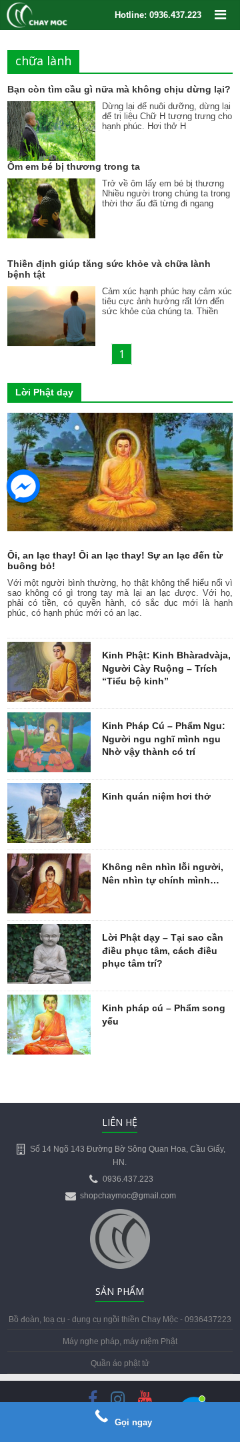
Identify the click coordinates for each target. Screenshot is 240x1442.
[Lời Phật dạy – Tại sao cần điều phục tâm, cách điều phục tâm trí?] (49, 931)
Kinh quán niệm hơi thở (156, 796)
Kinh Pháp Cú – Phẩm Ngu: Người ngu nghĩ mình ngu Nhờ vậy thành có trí (163, 738)
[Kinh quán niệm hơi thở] (49, 790)
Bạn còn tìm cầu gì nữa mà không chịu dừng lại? (119, 89)
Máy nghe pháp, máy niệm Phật (120, 1341)
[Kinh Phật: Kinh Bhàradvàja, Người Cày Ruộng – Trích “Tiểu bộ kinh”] (49, 649)
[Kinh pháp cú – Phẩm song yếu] (49, 1002)
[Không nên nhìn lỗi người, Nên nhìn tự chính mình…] (49, 860)
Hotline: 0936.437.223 (158, 15)
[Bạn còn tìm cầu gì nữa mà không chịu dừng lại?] (51, 110)
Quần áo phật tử (120, 1363)
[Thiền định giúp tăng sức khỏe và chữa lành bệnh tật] (51, 295)
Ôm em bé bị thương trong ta (73, 166)
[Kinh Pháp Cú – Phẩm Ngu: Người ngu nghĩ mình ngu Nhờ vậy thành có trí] (49, 719)
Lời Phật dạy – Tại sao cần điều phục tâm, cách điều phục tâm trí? (162, 950)
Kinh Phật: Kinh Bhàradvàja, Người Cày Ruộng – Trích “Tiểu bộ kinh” (166, 668)
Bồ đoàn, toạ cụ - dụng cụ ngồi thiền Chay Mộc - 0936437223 (120, 1319)
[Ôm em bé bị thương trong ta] (51, 187)
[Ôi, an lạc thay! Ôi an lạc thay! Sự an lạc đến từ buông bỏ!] (120, 420)
